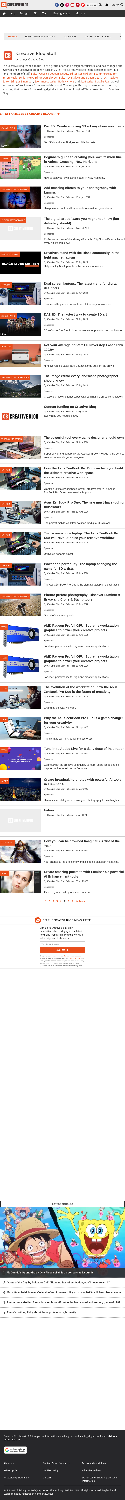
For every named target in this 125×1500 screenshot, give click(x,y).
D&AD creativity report (98, 36)
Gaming (5, 158)
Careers (47, 1477)
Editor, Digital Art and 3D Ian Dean (80, 77)
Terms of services (71, 956)
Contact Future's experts (56, 1463)
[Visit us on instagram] (67, 5)
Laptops (5, 285)
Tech (45, 13)
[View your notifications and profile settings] (107, 5)
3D (35, 13)
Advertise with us (91, 1470)
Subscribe (91, 4)
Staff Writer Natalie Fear (95, 81)
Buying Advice (61, 13)
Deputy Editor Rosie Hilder (76, 73)
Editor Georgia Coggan (45, 73)
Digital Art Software (13, 220)
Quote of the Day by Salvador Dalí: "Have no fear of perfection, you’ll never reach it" (58, 1282)
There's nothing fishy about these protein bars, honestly (41, 1312)
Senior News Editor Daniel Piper (38, 77)
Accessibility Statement (16, 1477)
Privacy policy (11, 1470)
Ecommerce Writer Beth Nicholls (54, 81)
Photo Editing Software (15, 189)
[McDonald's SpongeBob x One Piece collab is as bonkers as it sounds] (62, 1242)
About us (9, 1463)
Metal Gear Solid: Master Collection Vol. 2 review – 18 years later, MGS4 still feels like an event (64, 1292)
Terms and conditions (94, 1463)
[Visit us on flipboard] (83, 5)
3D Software (8, 127)
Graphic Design (9, 254)
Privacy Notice (74, 958)
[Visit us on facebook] (57, 5)
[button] (118, 5)
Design (24, 13)
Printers (6, 346)
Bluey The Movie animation (40, 36)
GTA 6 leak (70, 36)
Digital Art (7, 842)
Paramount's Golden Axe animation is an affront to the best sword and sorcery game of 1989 (63, 1302)
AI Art (4, 781)
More (79, 13)
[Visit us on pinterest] (78, 5)
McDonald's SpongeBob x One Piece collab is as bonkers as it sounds (50, 1272)
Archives (80, 901)
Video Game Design (11, 439)
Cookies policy (50, 1470)
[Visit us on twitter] (62, 5)
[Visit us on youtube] (72, 5)
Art (13, 13)
